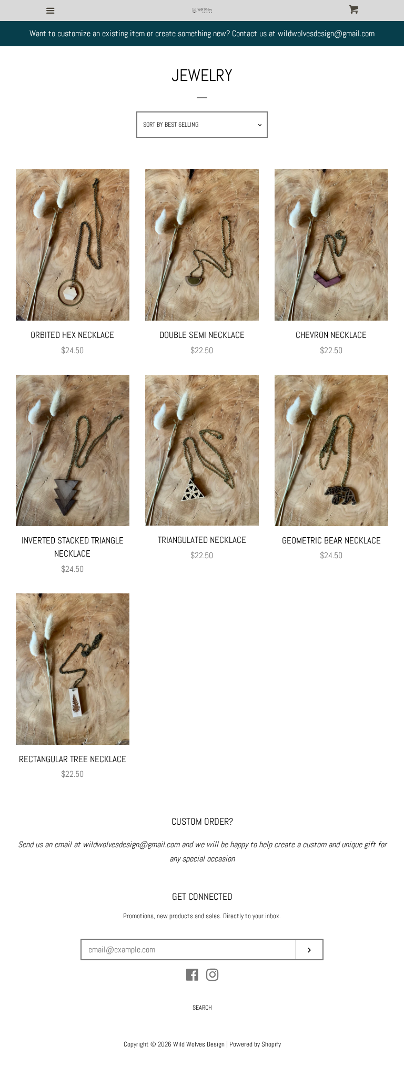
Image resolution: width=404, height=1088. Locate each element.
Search (202, 1007)
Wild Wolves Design (199, 1044)
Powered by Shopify (255, 1044)
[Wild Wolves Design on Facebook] (192, 976)
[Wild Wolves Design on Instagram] (212, 976)
